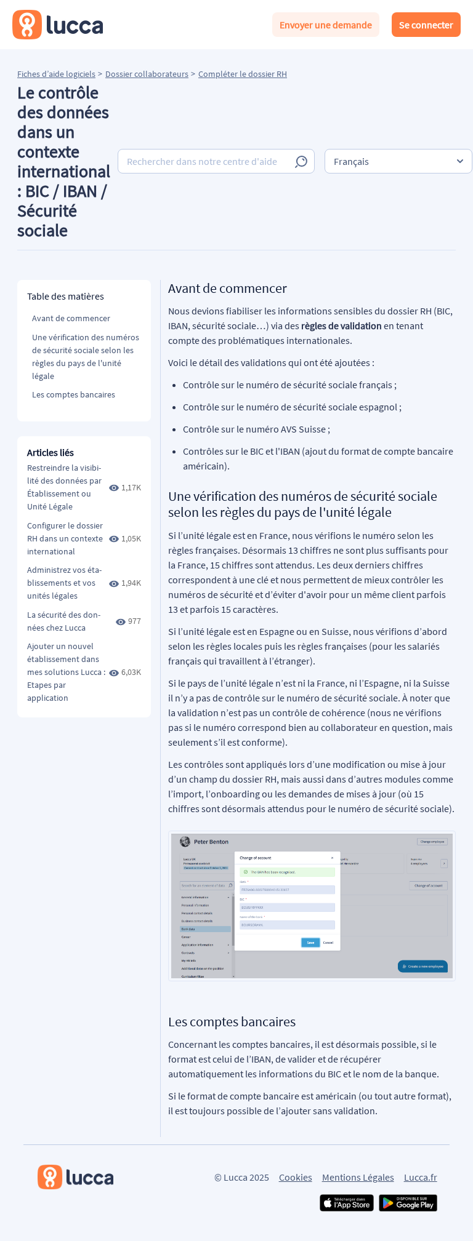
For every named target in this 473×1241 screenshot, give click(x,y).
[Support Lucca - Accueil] (57, 24)
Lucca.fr (420, 1177)
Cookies (295, 1177)
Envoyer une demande (326, 24)
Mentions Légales (358, 1177)
